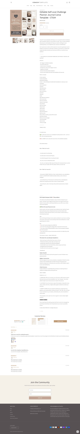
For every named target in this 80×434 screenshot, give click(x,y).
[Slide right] (36, 40)
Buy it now (52, 34)
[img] (13, 330)
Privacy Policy (12, 416)
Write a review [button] (60, 321)
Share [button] (42, 311)
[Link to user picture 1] (13, 340)
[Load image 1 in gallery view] (15, 40)
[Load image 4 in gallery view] (31, 40)
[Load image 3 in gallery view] (26, 40)
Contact (11, 414)
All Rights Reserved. (20, 431)
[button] (11, 2)
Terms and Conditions (14, 418)
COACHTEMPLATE (14, 431)
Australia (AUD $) (13, 427)
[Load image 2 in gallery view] (20, 40)
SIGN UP (40, 398)
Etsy (10, 410)
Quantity (41, 24)
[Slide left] (11, 40)
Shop (11, 408)
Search (11, 412)
